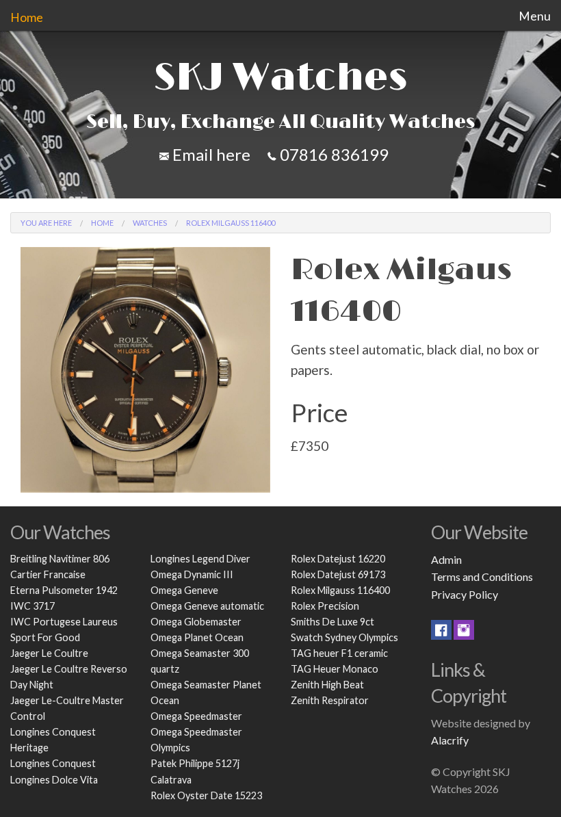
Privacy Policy (464, 594)
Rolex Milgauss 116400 (340, 590)
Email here (209, 154)
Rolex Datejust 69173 (338, 574)
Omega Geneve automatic (207, 606)
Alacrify (450, 740)
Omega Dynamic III (192, 574)
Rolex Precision (325, 606)
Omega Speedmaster (196, 716)
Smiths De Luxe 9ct (332, 621)
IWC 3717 (32, 606)
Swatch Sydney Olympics (344, 637)
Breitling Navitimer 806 (59, 559)
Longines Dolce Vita (54, 780)
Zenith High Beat (327, 684)
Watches (150, 222)
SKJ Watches (280, 78)
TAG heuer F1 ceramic (339, 653)
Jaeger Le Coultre (49, 653)
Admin (446, 559)
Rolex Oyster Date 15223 (206, 795)
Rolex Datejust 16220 (338, 559)
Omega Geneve (184, 590)
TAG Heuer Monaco (334, 669)
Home (26, 17)
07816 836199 (332, 154)
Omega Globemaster (196, 621)
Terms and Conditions (482, 576)
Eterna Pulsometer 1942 (64, 590)
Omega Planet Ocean (197, 637)
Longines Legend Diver (200, 559)
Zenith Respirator (330, 700)
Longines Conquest (53, 763)
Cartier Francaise (48, 574)
